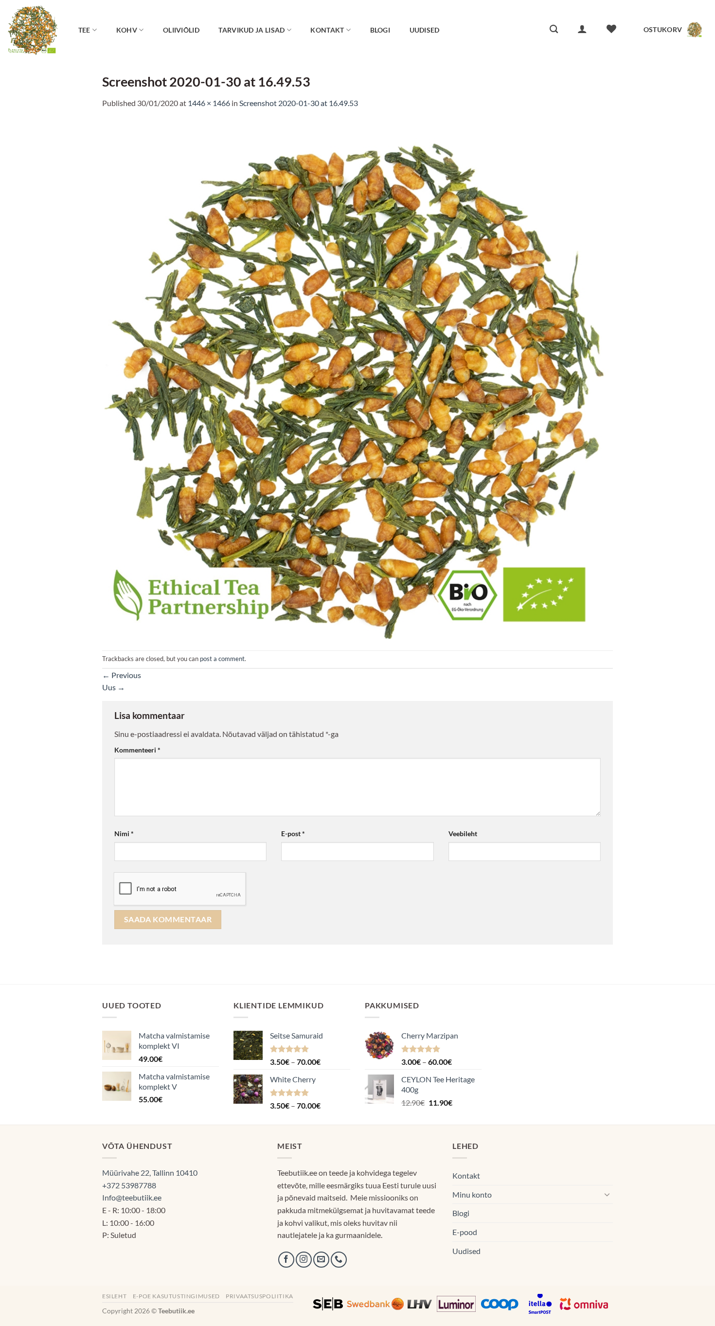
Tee (84, 30)
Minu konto (472, 1194)
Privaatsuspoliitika (259, 1296)
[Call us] (339, 1260)
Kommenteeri (137, 750)
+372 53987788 (129, 1185)
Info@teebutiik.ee (131, 1197)
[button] (582, 29)
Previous (121, 675)
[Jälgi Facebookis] (286, 1260)
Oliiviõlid (181, 30)
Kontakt (327, 30)
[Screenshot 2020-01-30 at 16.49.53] (357, 378)
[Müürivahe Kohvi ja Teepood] (32, 29)
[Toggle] (607, 1194)
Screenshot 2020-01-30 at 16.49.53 (298, 103)
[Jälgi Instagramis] (304, 1260)
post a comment (222, 659)
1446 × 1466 (209, 103)
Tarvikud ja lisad (251, 30)
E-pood (464, 1231)
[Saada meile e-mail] (321, 1260)
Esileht (114, 1296)
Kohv (126, 30)
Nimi (124, 833)
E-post (293, 833)
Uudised (425, 30)
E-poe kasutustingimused (176, 1296)
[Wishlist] (611, 29)
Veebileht (462, 833)
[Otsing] (553, 29)
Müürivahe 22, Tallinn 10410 (149, 1172)
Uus (113, 687)
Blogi (380, 30)
